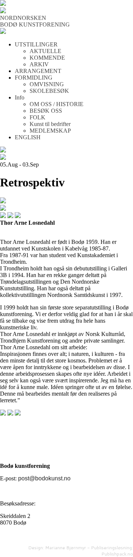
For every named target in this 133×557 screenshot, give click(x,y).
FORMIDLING (33, 77)
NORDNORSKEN (23, 18)
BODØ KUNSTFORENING (35, 24)
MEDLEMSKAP (50, 130)
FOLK (37, 117)
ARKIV (39, 64)
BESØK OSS (46, 111)
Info (19, 97)
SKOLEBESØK (49, 91)
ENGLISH (28, 137)
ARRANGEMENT (38, 71)
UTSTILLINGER (36, 44)
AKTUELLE (45, 51)
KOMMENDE (47, 58)
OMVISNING (47, 84)
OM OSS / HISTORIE (56, 104)
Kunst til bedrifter (50, 124)
